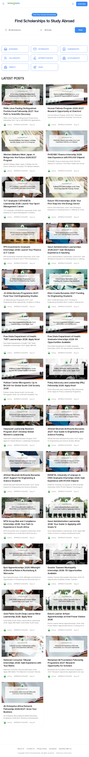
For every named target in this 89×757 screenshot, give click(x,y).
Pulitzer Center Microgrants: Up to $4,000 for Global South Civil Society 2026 (21, 386)
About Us (20, 749)
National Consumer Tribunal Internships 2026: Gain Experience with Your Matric (22, 663)
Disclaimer (53, 749)
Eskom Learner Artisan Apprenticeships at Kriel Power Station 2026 (66, 617)
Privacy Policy (42, 749)
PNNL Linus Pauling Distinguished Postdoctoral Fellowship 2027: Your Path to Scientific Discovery (21, 111)
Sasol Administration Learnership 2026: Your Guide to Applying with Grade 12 (64, 524)
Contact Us (31, 749)
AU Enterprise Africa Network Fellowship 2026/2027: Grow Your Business (20, 709)
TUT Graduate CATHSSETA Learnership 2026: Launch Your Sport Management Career (21, 204)
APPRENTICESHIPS (21, 125)
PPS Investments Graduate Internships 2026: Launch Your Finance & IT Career (22, 250)
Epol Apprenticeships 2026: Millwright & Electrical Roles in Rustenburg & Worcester (21, 570)
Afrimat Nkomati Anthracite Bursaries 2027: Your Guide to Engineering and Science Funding (66, 432)
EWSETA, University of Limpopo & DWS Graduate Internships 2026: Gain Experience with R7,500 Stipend (66, 478)
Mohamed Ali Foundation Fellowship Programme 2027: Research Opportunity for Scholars (65, 663)
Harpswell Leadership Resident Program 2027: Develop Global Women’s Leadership (18, 432)
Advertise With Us (65, 749)
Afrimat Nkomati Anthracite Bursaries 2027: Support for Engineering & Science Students (21, 478)
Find (80, 30)
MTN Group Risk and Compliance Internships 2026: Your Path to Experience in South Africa (19, 524)
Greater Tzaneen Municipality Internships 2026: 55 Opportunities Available (65, 570)
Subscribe (82, 4)
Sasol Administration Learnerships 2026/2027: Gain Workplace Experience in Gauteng (64, 250)
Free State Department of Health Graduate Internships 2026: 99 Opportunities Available (64, 339)
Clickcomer (68, 753)
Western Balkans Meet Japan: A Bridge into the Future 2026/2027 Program (19, 157)
